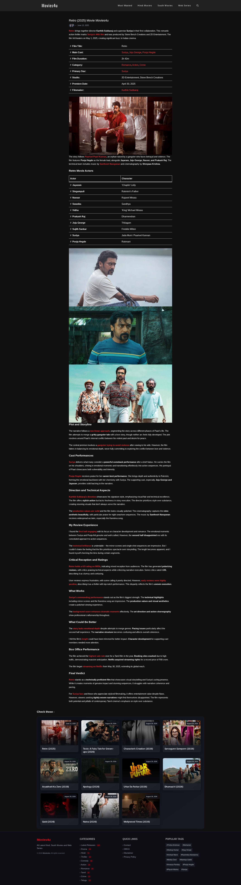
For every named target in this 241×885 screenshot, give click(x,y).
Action (135, 65)
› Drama (85, 849)
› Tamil (84, 872)
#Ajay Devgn (186, 850)
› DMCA (126, 849)
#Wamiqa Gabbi (186, 860)
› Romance (86, 868)
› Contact (127, 845)
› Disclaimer (128, 853)
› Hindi (84, 853)
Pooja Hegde (149, 52)
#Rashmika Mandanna (189, 855)
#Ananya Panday (173, 865)
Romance (126, 65)
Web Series (184, 5)
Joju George (135, 52)
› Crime (85, 876)
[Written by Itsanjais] (70, 25)
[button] (197, 5)
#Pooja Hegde (188, 865)
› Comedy (86, 861)
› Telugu (85, 880)
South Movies (165, 5)
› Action (85, 865)
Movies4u (43, 839)
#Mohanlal (187, 845)
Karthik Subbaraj (130, 90)
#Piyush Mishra (172, 869)
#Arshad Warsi (172, 855)
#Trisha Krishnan (173, 845)
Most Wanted (125, 5)
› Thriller (85, 857)
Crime (143, 65)
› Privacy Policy (129, 857)
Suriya (125, 52)
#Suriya (184, 869)
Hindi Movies (145, 5)
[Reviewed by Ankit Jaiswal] (72, 25)
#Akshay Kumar (173, 850)
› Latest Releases (90, 845)
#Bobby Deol (172, 860)
